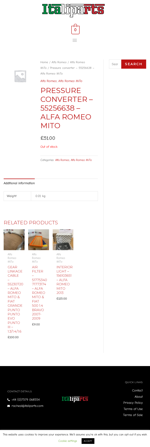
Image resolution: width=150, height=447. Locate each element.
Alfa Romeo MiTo (70, 81)
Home (44, 62)
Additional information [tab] (19, 183)
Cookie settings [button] (67, 441)
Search (133, 64)
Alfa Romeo (59, 62)
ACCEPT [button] (88, 441)
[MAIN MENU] (75, 40)
